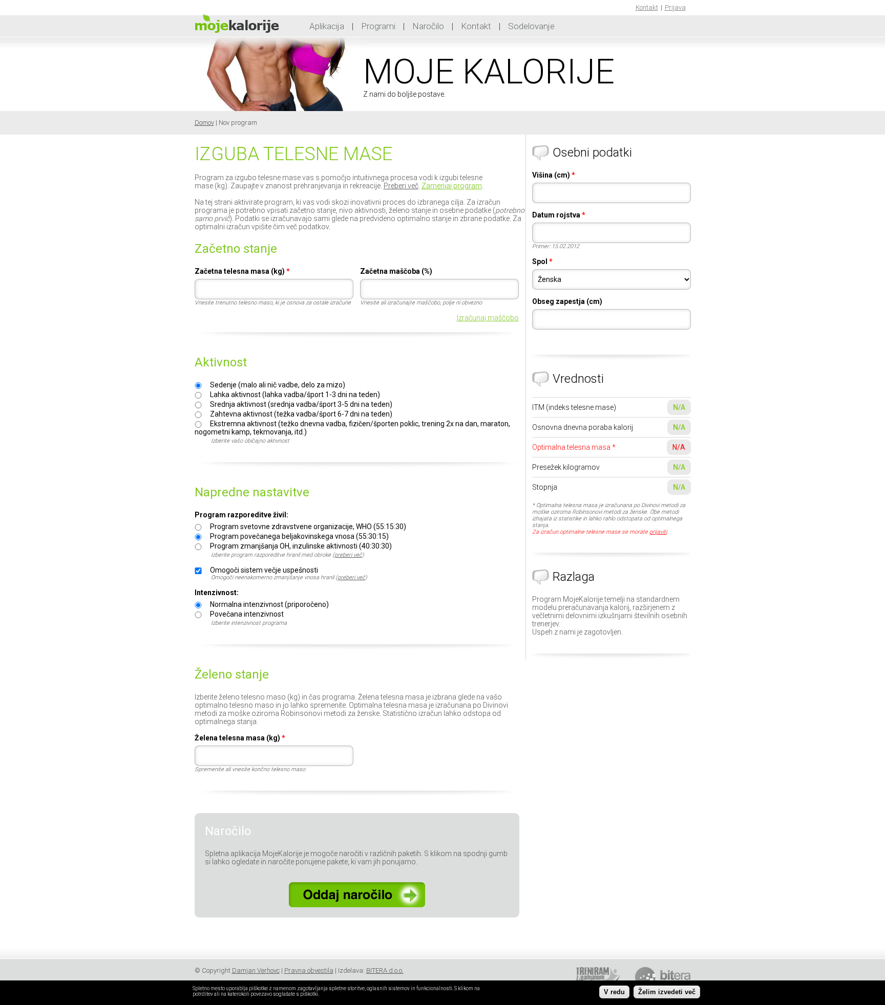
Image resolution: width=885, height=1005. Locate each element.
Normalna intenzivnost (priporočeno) (269, 604)
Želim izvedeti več (667, 992)
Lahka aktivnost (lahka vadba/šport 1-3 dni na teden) (295, 394)
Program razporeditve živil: (241, 515)
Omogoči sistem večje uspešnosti (264, 570)
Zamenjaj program (452, 186)
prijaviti (658, 532)
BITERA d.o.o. (385, 970)
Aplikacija (326, 26)
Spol (542, 261)
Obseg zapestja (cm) (567, 301)
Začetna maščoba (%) (396, 271)
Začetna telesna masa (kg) (242, 271)
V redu (614, 992)
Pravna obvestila (308, 970)
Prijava (675, 7)
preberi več (348, 555)
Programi (378, 26)
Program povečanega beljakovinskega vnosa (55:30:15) (299, 536)
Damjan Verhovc (256, 970)
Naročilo (428, 26)
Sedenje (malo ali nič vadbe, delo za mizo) (277, 385)
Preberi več (401, 186)
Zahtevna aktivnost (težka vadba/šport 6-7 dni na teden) (301, 414)
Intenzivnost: (217, 592)
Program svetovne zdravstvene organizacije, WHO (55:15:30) (308, 526)
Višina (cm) (553, 175)
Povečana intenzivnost (247, 614)
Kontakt (647, 7)
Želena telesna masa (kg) (240, 738)
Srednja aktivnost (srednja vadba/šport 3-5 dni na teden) (301, 404)
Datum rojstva (558, 215)
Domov (204, 122)
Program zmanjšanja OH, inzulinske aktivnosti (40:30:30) (301, 546)
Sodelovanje (531, 26)
